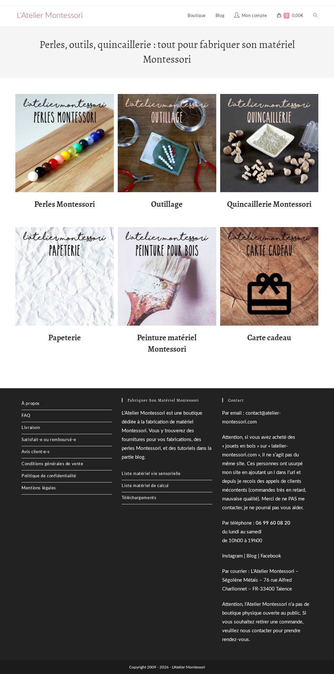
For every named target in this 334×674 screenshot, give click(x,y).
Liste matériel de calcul (145, 486)
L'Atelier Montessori (50, 16)
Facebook (271, 556)
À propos (31, 404)
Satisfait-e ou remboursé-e (49, 440)
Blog (252, 556)
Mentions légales (39, 488)
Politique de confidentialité (49, 476)
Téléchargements (139, 498)
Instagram (232, 556)
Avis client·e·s (36, 452)
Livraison (31, 428)
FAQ (26, 416)
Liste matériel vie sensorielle (151, 474)
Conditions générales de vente (52, 464)
